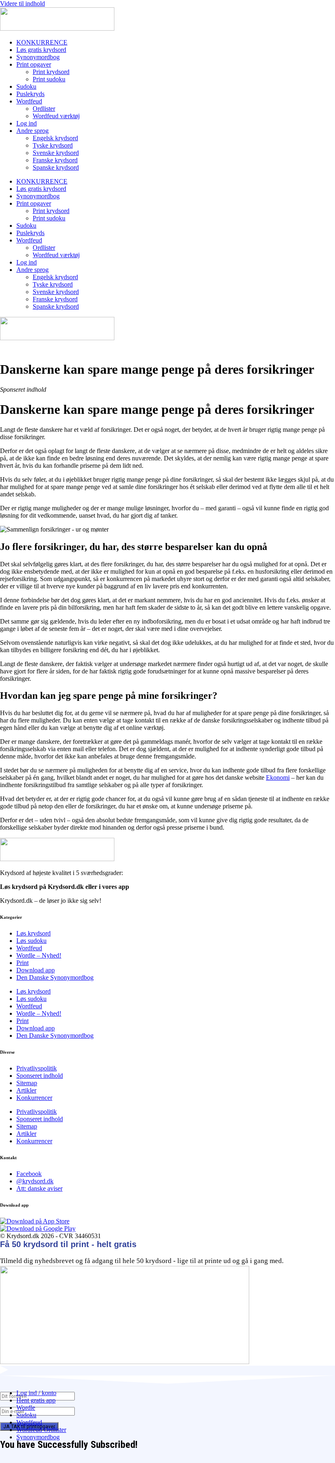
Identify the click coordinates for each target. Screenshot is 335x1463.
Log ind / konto (36, 1392)
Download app (35, 970)
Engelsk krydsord (55, 138)
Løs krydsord (33, 933)
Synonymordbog (38, 57)
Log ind (26, 123)
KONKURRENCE (41, 42)
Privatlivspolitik (36, 1068)
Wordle (25, 1407)
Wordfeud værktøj (56, 115)
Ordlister (44, 108)
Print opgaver (33, 64)
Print (22, 962)
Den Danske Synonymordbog (55, 977)
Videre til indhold (22, 3)
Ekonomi (278, 777)
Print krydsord (51, 71)
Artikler (26, 1090)
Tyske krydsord (53, 145)
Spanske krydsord (56, 167)
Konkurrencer (34, 1097)
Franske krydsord (55, 160)
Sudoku (26, 86)
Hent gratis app (36, 1400)
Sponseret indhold (39, 1075)
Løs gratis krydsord (41, 49)
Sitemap (26, 1082)
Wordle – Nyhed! (38, 955)
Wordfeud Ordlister (41, 1429)
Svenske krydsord (56, 152)
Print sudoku (49, 79)
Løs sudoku (31, 940)
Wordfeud (29, 101)
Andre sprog (32, 130)
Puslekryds (30, 93)
